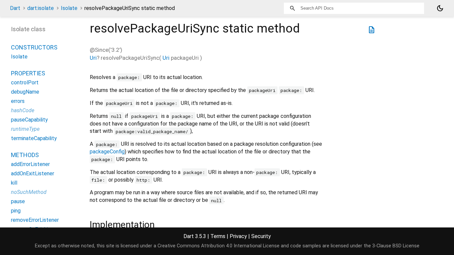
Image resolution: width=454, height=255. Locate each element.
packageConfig (107, 151)
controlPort (25, 82)
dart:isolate (40, 8)
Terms (217, 236)
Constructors (34, 47)
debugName (25, 92)
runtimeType (25, 129)
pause (18, 201)
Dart (15, 8)
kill (14, 183)
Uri (93, 57)
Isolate (69, 8)
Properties (28, 73)
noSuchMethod (29, 192)
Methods (25, 154)
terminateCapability (34, 138)
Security (261, 236)
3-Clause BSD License (395, 246)
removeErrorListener (35, 220)
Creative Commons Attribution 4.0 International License (219, 246)
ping (16, 211)
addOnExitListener (32, 173)
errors (18, 101)
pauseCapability (29, 120)
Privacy (238, 236)
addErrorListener (30, 164)
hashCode (22, 110)
